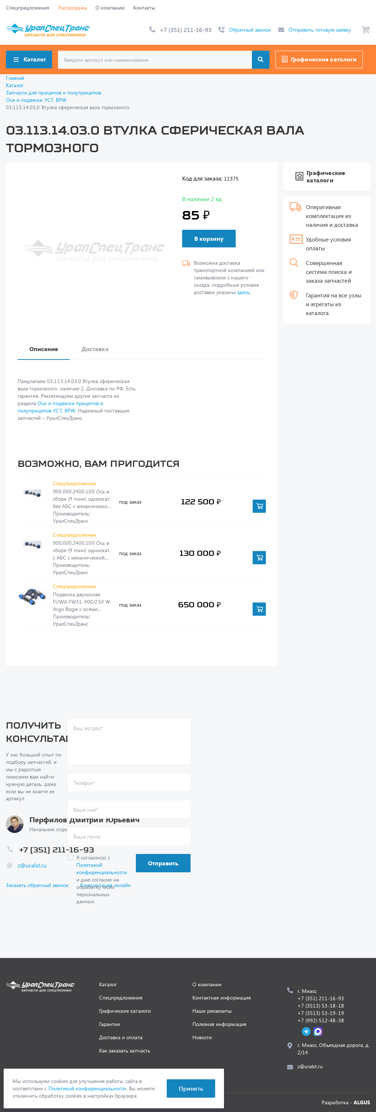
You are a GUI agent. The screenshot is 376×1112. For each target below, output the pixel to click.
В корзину (209, 238)
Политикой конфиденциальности (101, 868)
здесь (243, 292)
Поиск (261, 60)
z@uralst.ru (32, 865)
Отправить (163, 863)
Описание (43, 349)
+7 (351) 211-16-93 (186, 29)
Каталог (35, 59)
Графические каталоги (324, 59)
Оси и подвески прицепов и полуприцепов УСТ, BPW (60, 407)
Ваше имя (85, 809)
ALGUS (362, 1102)
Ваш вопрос (88, 728)
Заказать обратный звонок (37, 885)
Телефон (84, 782)
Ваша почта (86, 836)
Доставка (95, 349)
